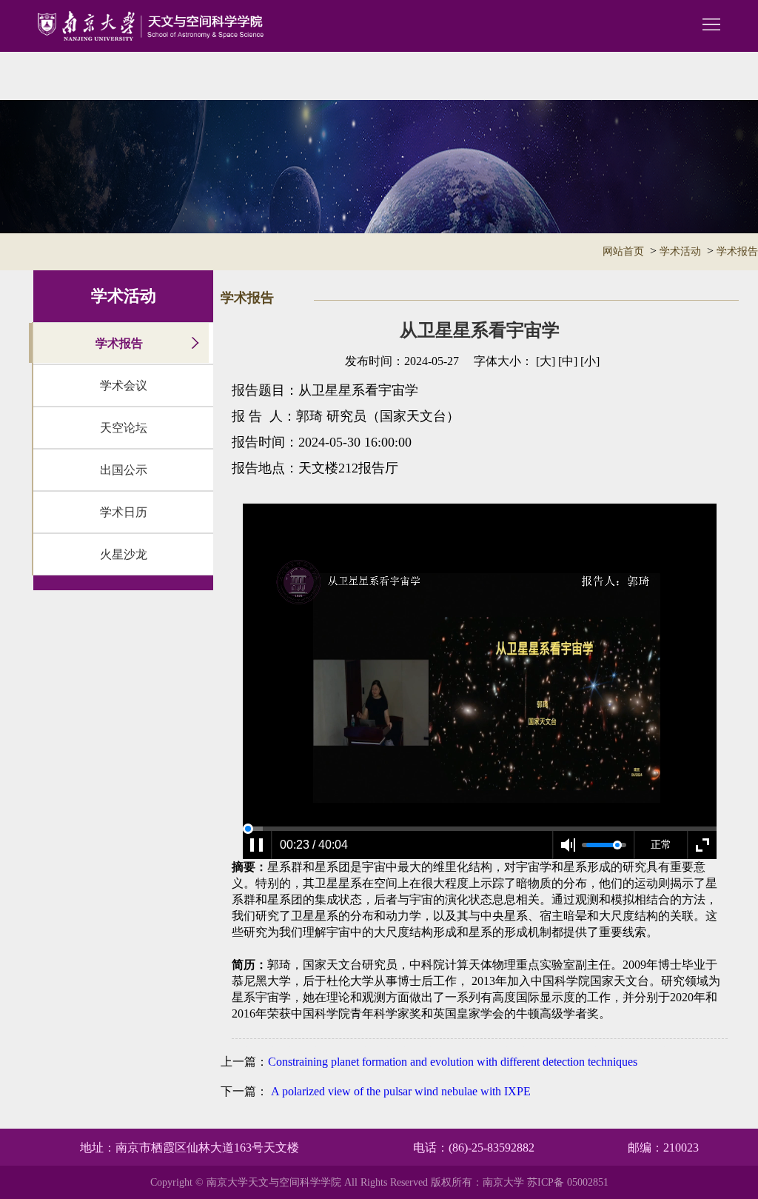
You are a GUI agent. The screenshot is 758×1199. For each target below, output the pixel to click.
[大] (545, 361)
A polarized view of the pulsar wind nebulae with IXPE (399, 1091)
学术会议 (123, 385)
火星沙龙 (123, 554)
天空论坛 (123, 427)
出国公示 (123, 470)
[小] (590, 361)
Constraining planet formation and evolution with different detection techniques (452, 1061)
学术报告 (737, 251)
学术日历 (123, 512)
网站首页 (623, 251)
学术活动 (680, 251)
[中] (567, 361)
